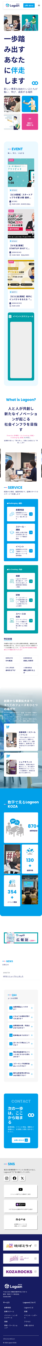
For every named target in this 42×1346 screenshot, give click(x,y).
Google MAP (7, 1296)
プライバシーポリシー (9, 1338)
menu (39, 5)
